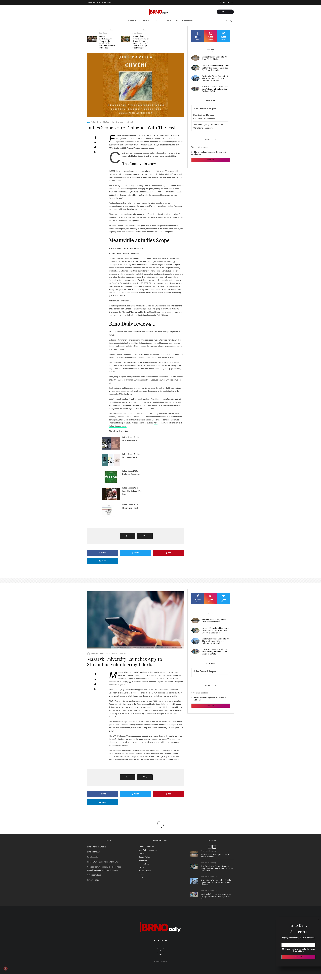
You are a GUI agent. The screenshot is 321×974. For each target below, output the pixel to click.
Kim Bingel (94, 653)
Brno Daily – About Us (148, 850)
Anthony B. (94, 122)
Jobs (177, 20)
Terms (141, 874)
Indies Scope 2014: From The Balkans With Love (131, 491)
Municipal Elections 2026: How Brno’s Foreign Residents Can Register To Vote (215, 88)
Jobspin (211, 108)
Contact (142, 853)
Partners (142, 867)
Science (169, 20)
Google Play (162, 756)
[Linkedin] (166, 940)
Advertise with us (94, 875)
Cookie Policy (144, 857)
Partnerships (187, 20)
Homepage (143, 860)
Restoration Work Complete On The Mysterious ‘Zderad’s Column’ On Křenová (215, 78)
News (106, 653)
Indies (112, 122)
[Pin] (95, 147)
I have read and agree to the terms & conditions (300, 950)
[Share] (95, 137)
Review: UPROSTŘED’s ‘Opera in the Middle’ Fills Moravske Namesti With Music (107, 42)
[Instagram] (228, 2)
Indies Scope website (118, 426)
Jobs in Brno (144, 864)
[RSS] (226, 21)
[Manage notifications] (6, 968)
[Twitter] (224, 2)
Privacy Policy (93, 880)
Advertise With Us (146, 847)
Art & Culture (158, 20)
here (155, 423)
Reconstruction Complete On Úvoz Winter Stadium (214, 58)
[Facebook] (220, 2)
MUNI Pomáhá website (169, 760)
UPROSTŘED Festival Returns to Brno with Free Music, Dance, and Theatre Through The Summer (141, 42)
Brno (145, 20)
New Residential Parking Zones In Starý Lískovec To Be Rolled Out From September (215, 67)
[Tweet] (95, 142)
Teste (141, 878)
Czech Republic (132, 20)
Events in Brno (108, 30)
